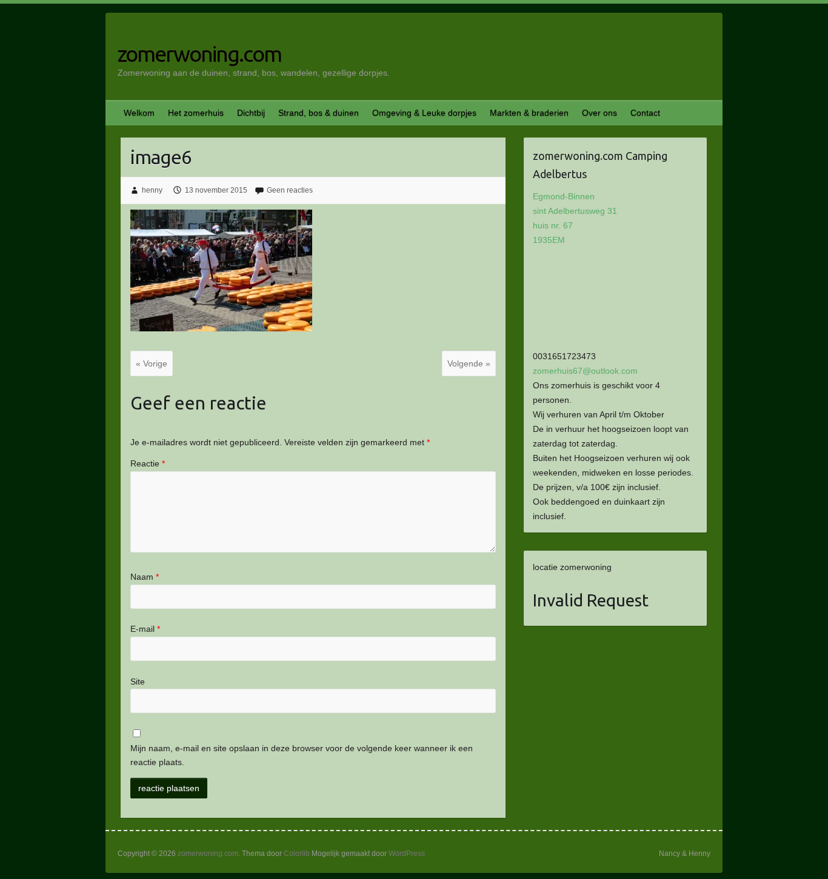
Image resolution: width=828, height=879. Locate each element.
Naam (144, 577)
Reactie (147, 463)
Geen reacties (290, 190)
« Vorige (151, 363)
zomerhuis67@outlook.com (585, 371)
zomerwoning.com (199, 53)
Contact (645, 113)
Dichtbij (251, 113)
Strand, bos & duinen (318, 113)
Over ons (599, 113)
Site (137, 681)
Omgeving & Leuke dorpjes (424, 113)
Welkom (139, 113)
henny (152, 190)
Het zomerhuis (196, 113)
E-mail (145, 629)
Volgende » (468, 363)
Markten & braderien (529, 113)
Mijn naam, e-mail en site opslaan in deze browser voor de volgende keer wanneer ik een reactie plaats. (301, 755)
